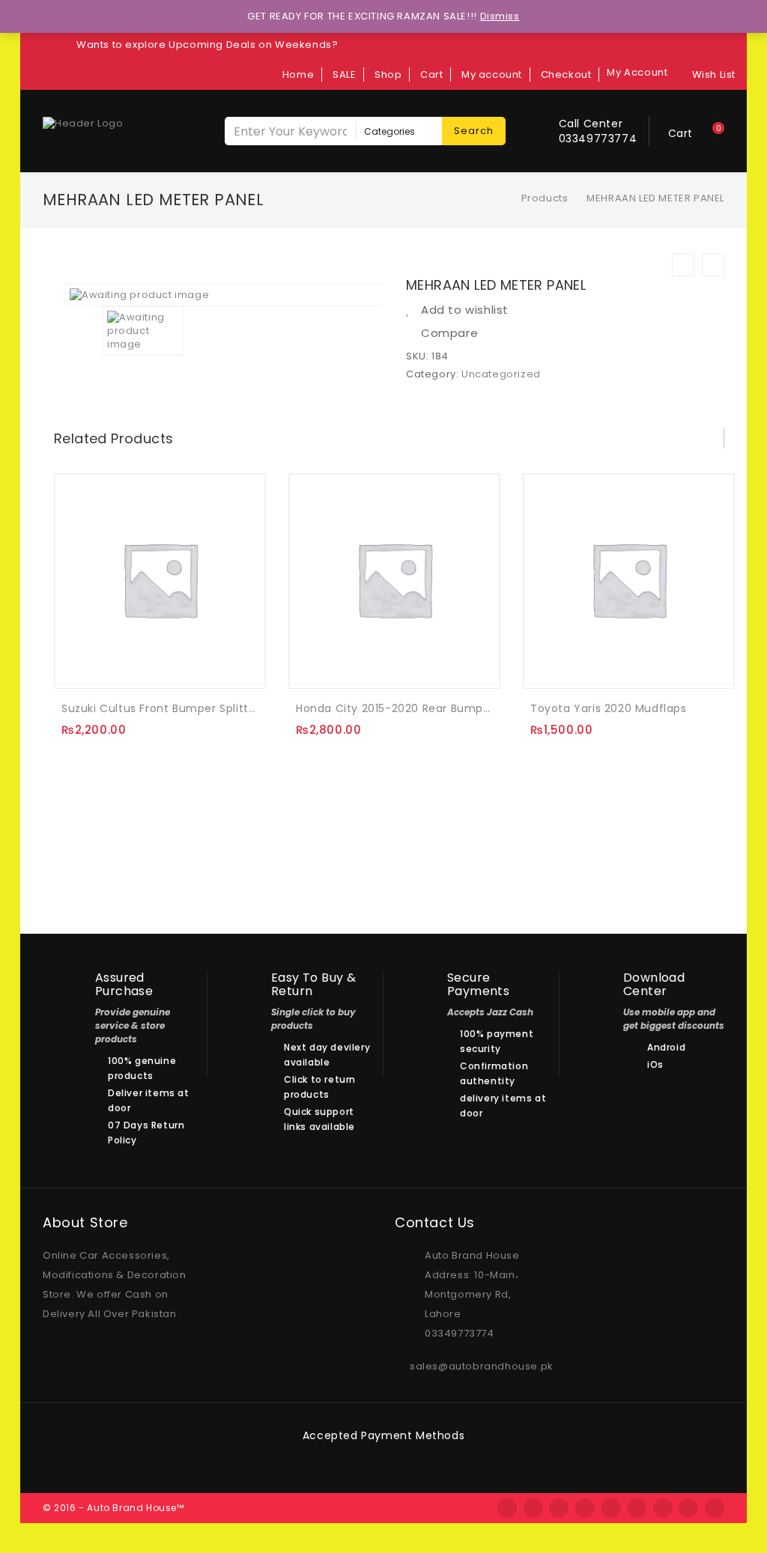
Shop (388, 74)
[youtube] (714, 1508)
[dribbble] (585, 1508)
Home (298, 74)
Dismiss (500, 16)
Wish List (714, 74)
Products (545, 198)
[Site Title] (83, 122)
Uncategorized (501, 374)
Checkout (566, 74)
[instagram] (636, 1508)
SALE (344, 74)
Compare (449, 333)
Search (474, 131)
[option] (223, 295)
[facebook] (507, 1508)
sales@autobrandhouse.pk (482, 1366)
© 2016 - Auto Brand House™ (113, 1507)
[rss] (559, 1508)
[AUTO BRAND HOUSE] (500, 198)
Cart (431, 74)
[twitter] (533, 1508)
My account (491, 74)
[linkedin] (663, 1508)
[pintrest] (688, 1508)
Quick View (140, 666)
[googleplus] (611, 1508)
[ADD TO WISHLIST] (109, 666)
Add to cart (78, 664)
